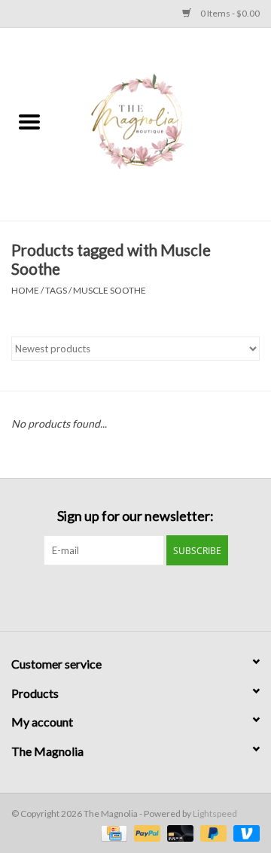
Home (25, 290)
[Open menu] (29, 121)
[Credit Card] (112, 832)
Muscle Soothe (109, 290)
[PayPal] (145, 832)
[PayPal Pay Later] (211, 832)
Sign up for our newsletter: (135, 516)
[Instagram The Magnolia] (149, 596)
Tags (56, 290)
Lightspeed (215, 813)
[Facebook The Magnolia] (123, 596)
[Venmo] (244, 832)
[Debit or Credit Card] (178, 832)
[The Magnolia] (165, 123)
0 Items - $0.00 (229, 13)
